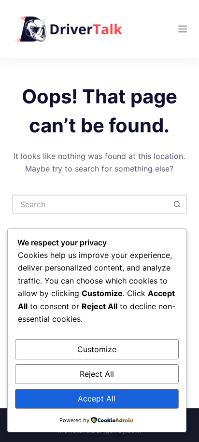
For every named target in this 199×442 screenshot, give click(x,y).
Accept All (96, 398)
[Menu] (182, 29)
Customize (96, 349)
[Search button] (177, 204)
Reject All (97, 374)
